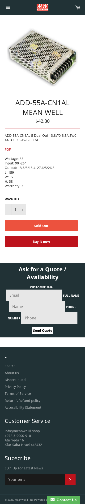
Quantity (12, 199)
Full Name (71, 296)
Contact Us (66, 500)
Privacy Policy (15, 386)
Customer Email (42, 287)
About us (12, 373)
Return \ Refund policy (22, 400)
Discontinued (15, 379)
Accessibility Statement (23, 407)
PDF (8, 149)
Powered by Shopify (46, 499)
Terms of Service (18, 393)
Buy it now (41, 241)
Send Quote (42, 330)
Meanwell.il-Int (24, 499)
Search (10, 365)
